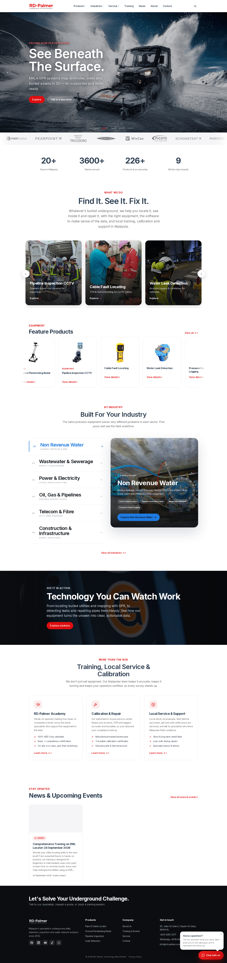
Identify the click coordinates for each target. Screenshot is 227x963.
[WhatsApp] (59, 942)
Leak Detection (92, 941)
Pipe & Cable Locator (95, 926)
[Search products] (195, 6)
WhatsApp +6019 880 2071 (173, 939)
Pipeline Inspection (94, 936)
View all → (190, 332)
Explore (36, 99)
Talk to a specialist (60, 99)
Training (129, 6)
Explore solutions (60, 625)
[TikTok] (52, 942)
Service (114, 6)
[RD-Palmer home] (41, 6)
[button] (202, 941)
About (154, 6)
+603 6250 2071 (168, 934)
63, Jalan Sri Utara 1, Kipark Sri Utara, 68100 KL (178, 928)
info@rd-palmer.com (170, 944)
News (142, 6)
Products (80, 6)
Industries (97, 6)
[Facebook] (31, 942)
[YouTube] (45, 942)
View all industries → (112, 552)
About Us (127, 926)
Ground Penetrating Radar (98, 931)
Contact (167, 6)
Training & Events (131, 931)
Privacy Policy (135, 957)
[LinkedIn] (38, 942)
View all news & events (183, 797)
